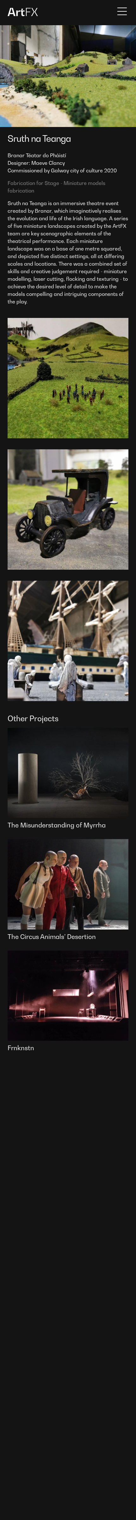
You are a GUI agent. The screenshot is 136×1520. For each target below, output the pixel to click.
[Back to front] (23, 14)
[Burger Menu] (122, 11)
